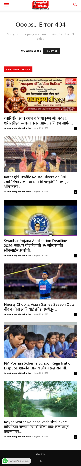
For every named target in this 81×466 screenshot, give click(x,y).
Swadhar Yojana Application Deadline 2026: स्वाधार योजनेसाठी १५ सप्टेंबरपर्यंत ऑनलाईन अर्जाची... (35, 245)
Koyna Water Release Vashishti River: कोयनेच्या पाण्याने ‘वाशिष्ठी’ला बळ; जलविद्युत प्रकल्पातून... (36, 427)
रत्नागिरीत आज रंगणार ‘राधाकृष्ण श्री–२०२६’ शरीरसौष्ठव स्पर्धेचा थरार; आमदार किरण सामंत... (38, 121)
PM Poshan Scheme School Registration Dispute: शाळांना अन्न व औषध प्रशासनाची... (38, 366)
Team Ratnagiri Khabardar (17, 128)
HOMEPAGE (51, 51)
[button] (6, 5)
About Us (40, 454)
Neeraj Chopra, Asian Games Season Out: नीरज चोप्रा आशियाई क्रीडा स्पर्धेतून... (39, 307)
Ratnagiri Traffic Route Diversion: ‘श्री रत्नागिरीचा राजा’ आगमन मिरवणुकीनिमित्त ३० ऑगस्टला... (36, 182)
